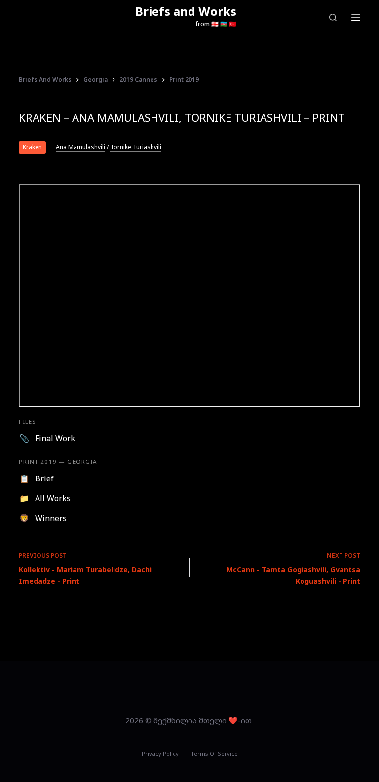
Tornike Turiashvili (135, 147)
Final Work (55, 438)
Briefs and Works (185, 11)
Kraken (32, 147)
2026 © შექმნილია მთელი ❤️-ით (189, 720)
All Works (53, 498)
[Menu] (355, 17)
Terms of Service (214, 753)
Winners (51, 518)
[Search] (333, 17)
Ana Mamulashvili (80, 147)
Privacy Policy (160, 753)
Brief (44, 478)
